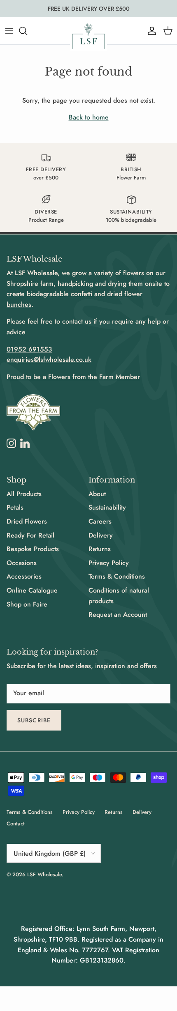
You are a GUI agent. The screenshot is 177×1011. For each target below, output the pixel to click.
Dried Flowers (27, 521)
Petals (15, 507)
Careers (100, 521)
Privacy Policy (108, 563)
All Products (24, 494)
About (97, 494)
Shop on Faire (27, 604)
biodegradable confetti (60, 294)
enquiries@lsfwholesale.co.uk (49, 359)
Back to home (89, 117)
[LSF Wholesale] (88, 36)
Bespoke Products (33, 549)
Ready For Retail (30, 535)
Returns (99, 549)
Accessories (24, 576)
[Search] (27, 31)
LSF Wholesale (44, 874)
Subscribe (34, 720)
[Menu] (9, 31)
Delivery (100, 535)
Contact (16, 823)
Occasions (22, 563)
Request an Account (117, 614)
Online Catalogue (32, 590)
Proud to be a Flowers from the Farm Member (73, 376)
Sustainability (107, 507)
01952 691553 (29, 349)
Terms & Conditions (116, 576)
